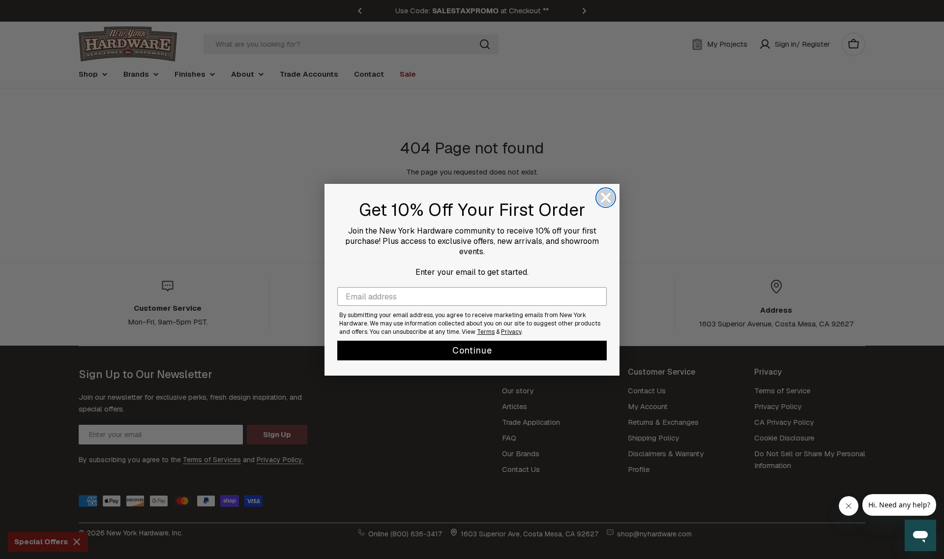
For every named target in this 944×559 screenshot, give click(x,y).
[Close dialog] (606, 197)
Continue (472, 350)
